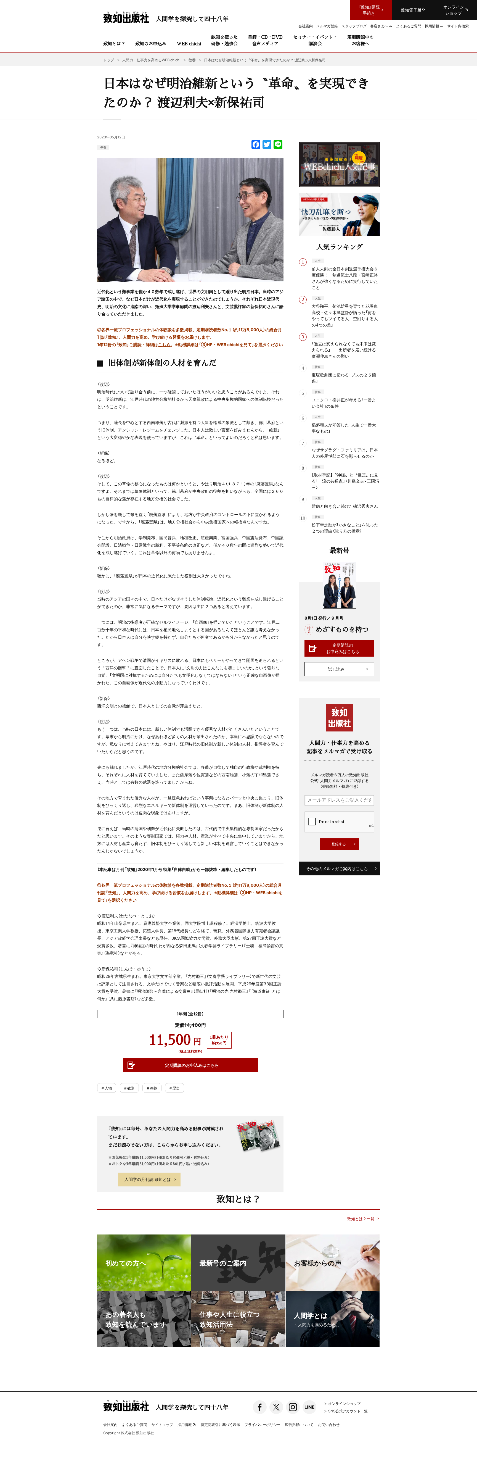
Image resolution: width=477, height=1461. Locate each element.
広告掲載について (299, 1424)
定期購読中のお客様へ (360, 40)
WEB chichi (189, 43)
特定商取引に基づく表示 (220, 1424)
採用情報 (184, 1425)
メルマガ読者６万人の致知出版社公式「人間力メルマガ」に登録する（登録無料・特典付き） (339, 780)
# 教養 (152, 1088)
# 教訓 (129, 1088)
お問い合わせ (329, 1424)
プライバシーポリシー (262, 1424)
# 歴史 (174, 1088)
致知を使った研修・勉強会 (224, 40)
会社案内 (110, 1424)
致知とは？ (114, 43)
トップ (108, 59)
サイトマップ (162, 1424)
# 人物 (107, 1088)
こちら (164, 344)
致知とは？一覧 (360, 1218)
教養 (103, 147)
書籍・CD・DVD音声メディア (265, 40)
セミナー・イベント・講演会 (315, 40)
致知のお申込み (150, 43)
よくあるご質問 (134, 1424)
